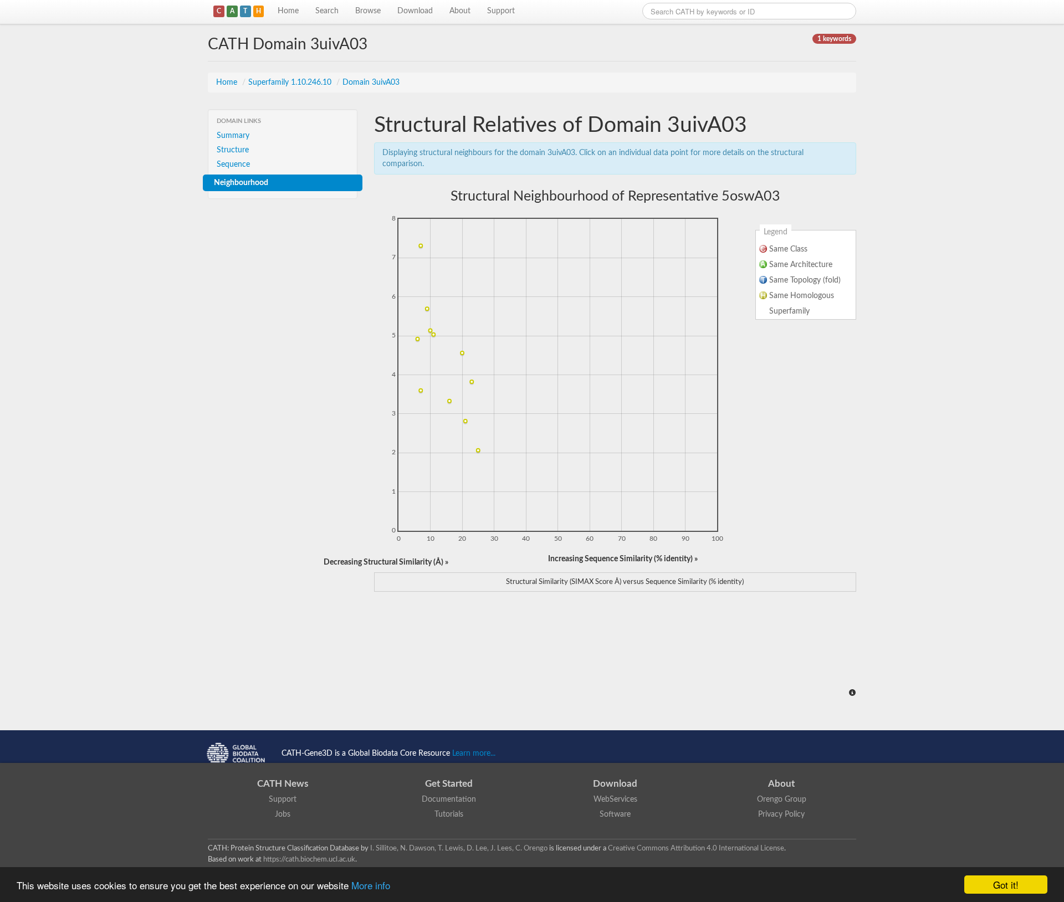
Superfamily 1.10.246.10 (291, 82)
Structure (233, 150)
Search (327, 11)
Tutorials (448, 814)
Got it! (1006, 884)
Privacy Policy (781, 814)
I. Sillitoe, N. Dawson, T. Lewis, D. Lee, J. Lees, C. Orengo (459, 848)
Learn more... (473, 753)
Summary (233, 136)
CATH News (282, 783)
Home (288, 11)
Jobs (282, 814)
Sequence (233, 164)
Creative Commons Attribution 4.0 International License (696, 848)
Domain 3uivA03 (371, 82)
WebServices (615, 799)
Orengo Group (781, 799)
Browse (368, 11)
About (459, 11)
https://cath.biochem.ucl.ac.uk (309, 859)
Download (415, 11)
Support (501, 11)
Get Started (449, 783)
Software (615, 814)
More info (370, 885)
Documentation (449, 799)
